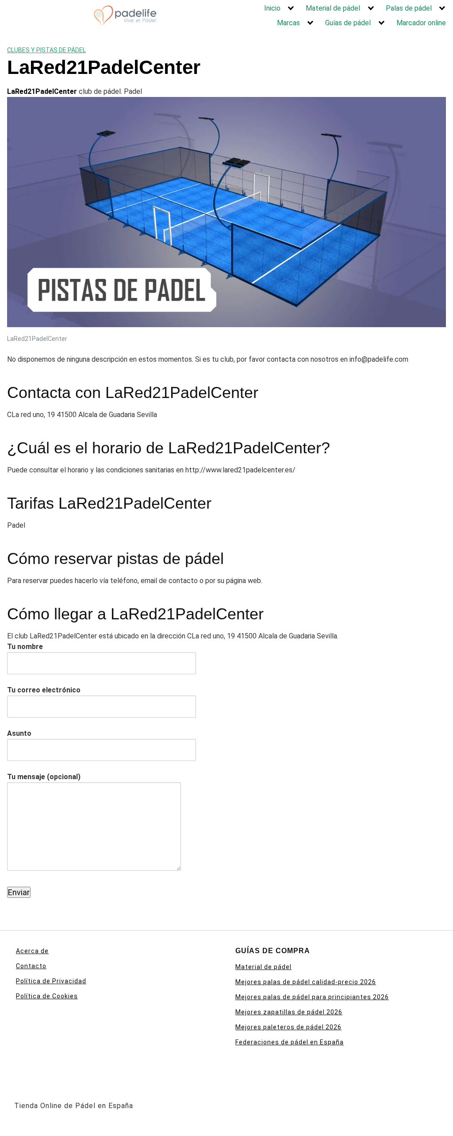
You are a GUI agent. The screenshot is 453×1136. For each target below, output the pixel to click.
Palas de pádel (409, 8)
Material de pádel (333, 8)
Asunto (19, 733)
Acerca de (32, 950)
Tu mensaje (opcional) (44, 777)
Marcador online (421, 23)
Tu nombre (25, 646)
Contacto (31, 966)
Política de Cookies (47, 996)
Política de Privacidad (51, 981)
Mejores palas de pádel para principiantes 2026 (312, 997)
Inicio (272, 8)
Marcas (288, 23)
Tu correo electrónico (44, 690)
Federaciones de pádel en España (289, 1042)
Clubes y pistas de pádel (46, 50)
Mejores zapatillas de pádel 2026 (288, 1012)
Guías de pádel (348, 23)
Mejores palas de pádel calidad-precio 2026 (305, 981)
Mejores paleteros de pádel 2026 (288, 1027)
